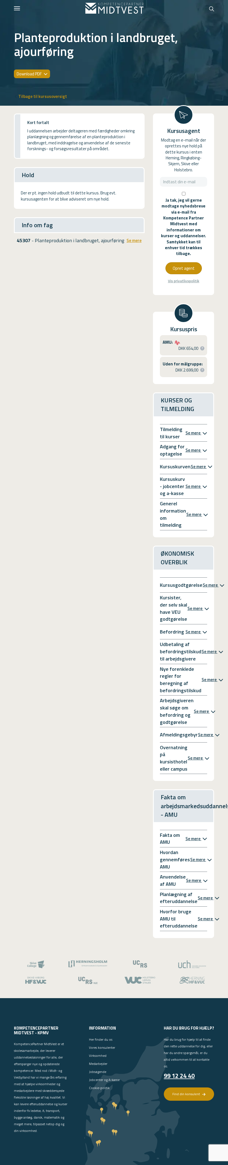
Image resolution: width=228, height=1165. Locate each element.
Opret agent (184, 268)
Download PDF (30, 74)
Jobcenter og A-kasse (104, 1079)
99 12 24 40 (179, 1075)
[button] (202, 348)
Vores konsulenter (102, 1047)
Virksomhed (97, 1055)
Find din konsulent (186, 1094)
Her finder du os (100, 1039)
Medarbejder (98, 1063)
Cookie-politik (99, 1087)
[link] (114, 8)
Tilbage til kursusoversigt (42, 96)
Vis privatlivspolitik (183, 281)
